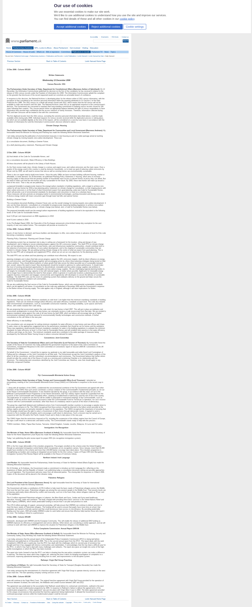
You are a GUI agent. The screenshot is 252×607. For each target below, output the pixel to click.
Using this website (58, 602)
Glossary (16, 602)
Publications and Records (54, 56)
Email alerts (105, 37)
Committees (65, 52)
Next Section (12, 599)
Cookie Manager (97, 602)
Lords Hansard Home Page (95, 61)
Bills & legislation (52, 52)
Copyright (69, 602)
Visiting (85, 48)
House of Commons (13, 52)
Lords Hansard (82, 56)
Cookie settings (135, 26)
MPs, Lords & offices (43, 48)
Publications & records (81, 52)
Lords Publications (70, 56)
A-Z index (8, 602)
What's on (40, 52)
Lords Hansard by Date (96, 56)
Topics (113, 52)
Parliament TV (97, 52)
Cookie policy (87, 602)
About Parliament (61, 48)
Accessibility (94, 37)
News (106, 52)
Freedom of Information (37, 602)
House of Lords (29, 52)
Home (8, 48)
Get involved (75, 48)
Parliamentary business (23, 48)
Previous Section (13, 61)
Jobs (48, 602)
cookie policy (127, 18)
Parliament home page (21, 56)
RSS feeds (115, 37)
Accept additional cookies (71, 26)
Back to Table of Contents (56, 61)
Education (94, 48)
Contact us (125, 37)
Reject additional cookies (105, 26)
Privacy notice (78, 602)
